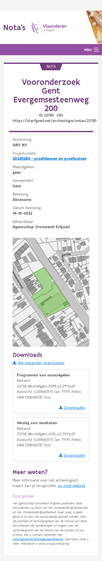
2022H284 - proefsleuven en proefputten (49, 158)
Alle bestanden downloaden (41, 363)
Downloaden (74, 407)
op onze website (71, 485)
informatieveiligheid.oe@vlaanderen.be (38, 539)
